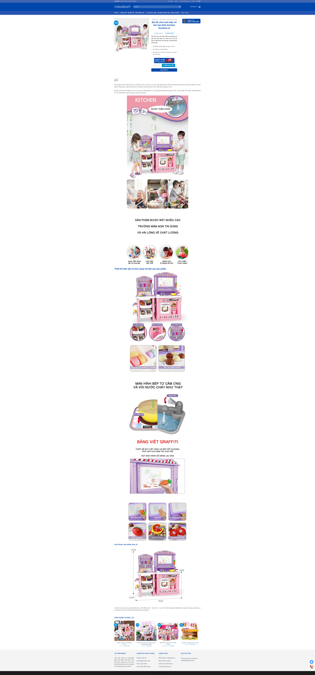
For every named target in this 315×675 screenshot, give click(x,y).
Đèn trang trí (139, 12)
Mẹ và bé (162, 19)
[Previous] (114, 635)
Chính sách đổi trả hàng (143, 666)
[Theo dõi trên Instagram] (198, 1)
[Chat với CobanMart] (311, 662)
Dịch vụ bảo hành (142, 663)
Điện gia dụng (175, 12)
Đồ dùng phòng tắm (164, 12)
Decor (116, 12)
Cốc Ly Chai (184, 12)
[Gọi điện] (311, 666)
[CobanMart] (122, 6)
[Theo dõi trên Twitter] (199, 1)
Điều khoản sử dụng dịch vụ (167, 658)
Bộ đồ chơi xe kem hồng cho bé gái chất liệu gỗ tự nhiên (146, 643)
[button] (195, 7)
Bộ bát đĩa (131, 12)
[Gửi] (179, 6)
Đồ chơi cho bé (172, 19)
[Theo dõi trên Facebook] (196, 1)
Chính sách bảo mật (185, 1)
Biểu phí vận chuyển (165, 661)
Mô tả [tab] (116, 80)
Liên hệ (193, 1)
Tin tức (176, 1)
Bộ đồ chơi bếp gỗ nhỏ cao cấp (190, 642)
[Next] (200, 635)
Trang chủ (155, 19)
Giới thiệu (170, 1)
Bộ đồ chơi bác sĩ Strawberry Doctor (124, 643)
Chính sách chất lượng (165, 663)
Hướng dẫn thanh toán (143, 661)
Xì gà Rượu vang (151, 12)
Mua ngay (164, 70)
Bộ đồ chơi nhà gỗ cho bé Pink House (168, 643)
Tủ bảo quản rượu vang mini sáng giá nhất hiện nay (189, 659)
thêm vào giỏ (168, 65)
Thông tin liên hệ (141, 658)
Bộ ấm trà (124, 12)
